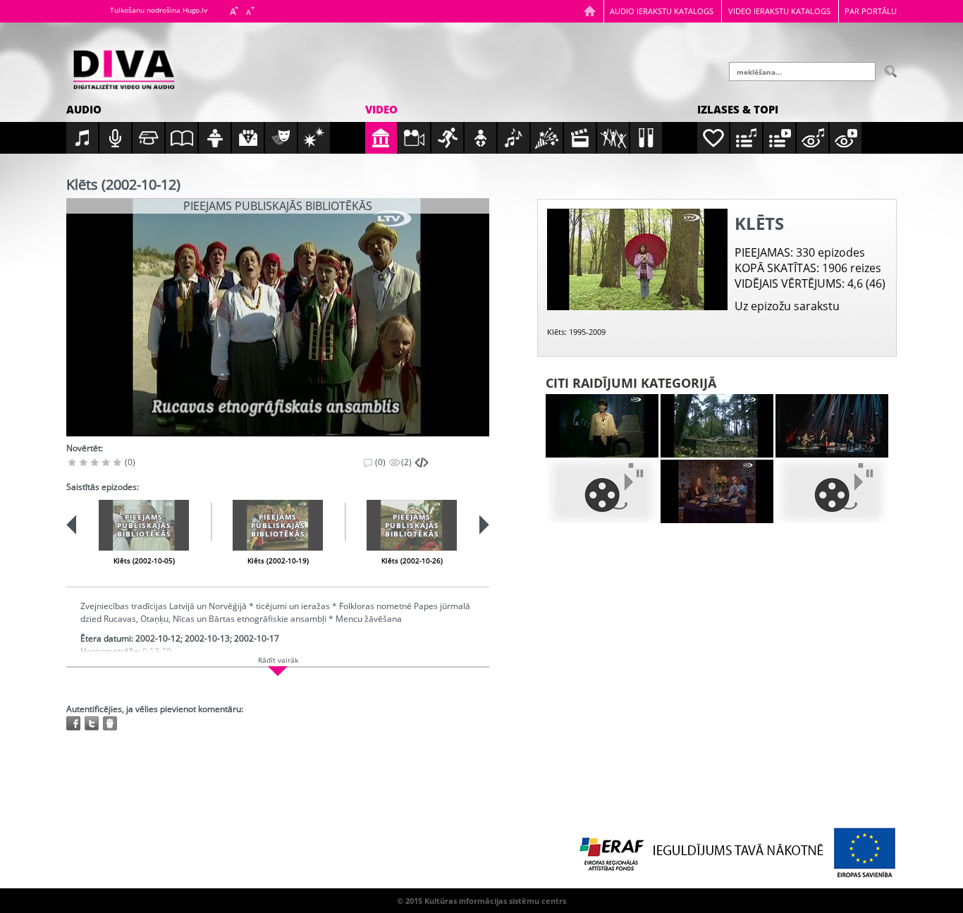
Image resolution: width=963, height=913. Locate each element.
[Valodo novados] (831, 491)
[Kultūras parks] (602, 426)
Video (381, 109)
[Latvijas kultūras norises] (831, 426)
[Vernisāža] (717, 426)
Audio (84, 109)
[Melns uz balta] (602, 491)
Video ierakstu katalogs (779, 11)
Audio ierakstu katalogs (661, 11)
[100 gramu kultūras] (717, 491)
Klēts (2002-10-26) (412, 560)
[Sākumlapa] (590, 11)
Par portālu (871, 11)
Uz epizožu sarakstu (787, 306)
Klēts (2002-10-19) (278, 560)
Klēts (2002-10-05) (144, 560)
